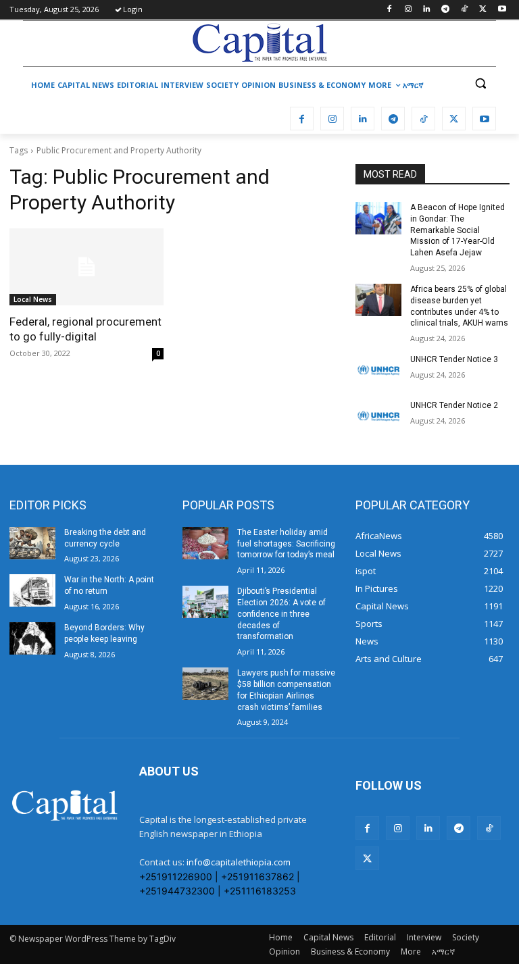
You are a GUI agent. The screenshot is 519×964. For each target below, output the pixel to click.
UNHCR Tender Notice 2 (454, 405)
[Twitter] (483, 10)
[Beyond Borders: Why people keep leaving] (32, 638)
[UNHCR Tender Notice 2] (378, 416)
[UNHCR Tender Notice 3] (378, 370)
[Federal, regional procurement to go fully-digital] (86, 266)
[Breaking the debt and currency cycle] (32, 543)
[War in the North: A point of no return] (32, 590)
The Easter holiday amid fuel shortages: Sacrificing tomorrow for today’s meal (286, 544)
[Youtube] (502, 10)
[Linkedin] (427, 10)
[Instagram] (408, 10)
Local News (33, 299)
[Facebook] (389, 10)
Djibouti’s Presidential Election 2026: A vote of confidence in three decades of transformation (281, 613)
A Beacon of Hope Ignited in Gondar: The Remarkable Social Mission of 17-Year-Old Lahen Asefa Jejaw (457, 230)
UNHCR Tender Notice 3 (454, 359)
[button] (480, 83)
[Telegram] (445, 10)
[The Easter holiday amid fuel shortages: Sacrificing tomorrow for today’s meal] (205, 543)
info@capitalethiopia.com (239, 862)
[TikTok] (464, 10)
